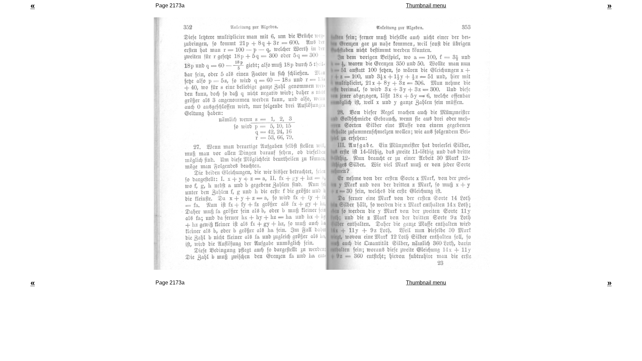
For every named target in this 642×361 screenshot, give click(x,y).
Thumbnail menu (426, 5)
